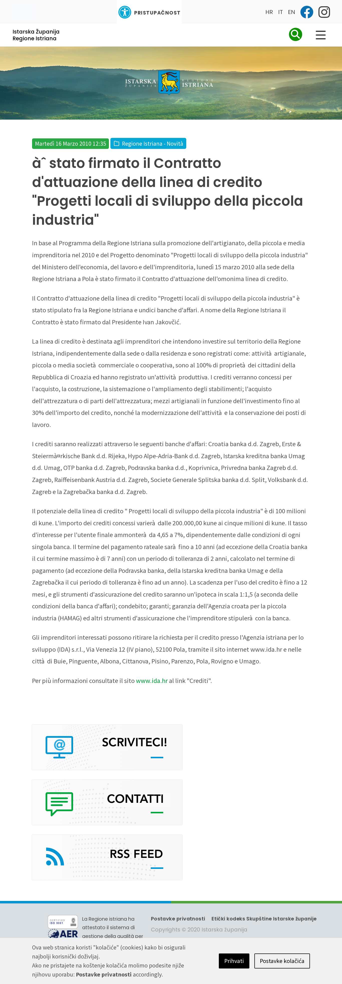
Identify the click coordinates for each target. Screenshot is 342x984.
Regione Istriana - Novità (152, 143)
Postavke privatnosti (178, 918)
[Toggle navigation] (22, 12)
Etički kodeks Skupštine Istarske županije (264, 918)
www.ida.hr (152, 680)
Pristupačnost (157, 13)
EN (291, 12)
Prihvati (234, 961)
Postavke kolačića (282, 961)
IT (280, 12)
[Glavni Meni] (320, 35)
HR (269, 12)
